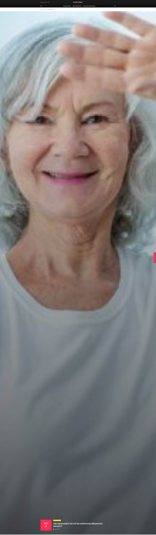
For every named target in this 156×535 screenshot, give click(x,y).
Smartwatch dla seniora (89, 6)
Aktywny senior (67, 6)
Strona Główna (43, 9)
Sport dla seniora (77, 6)
